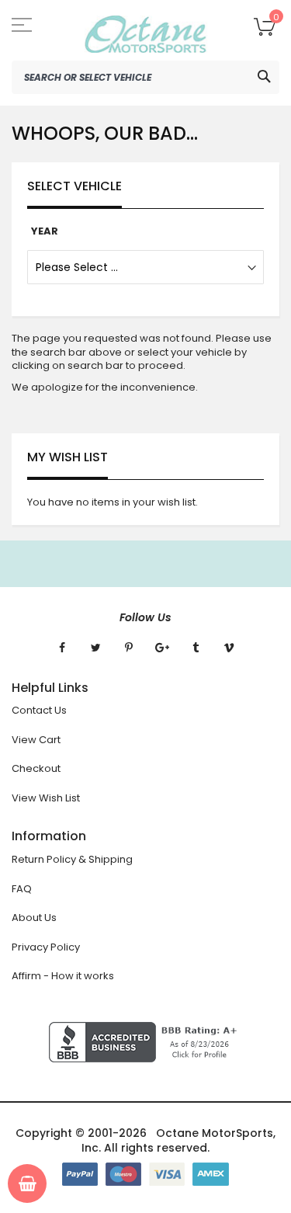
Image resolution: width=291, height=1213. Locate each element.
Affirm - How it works (63, 975)
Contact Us (39, 710)
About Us (34, 917)
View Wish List (46, 798)
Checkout (36, 768)
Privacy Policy (46, 947)
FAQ (22, 888)
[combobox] (145, 77)
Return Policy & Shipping (72, 859)
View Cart (36, 739)
